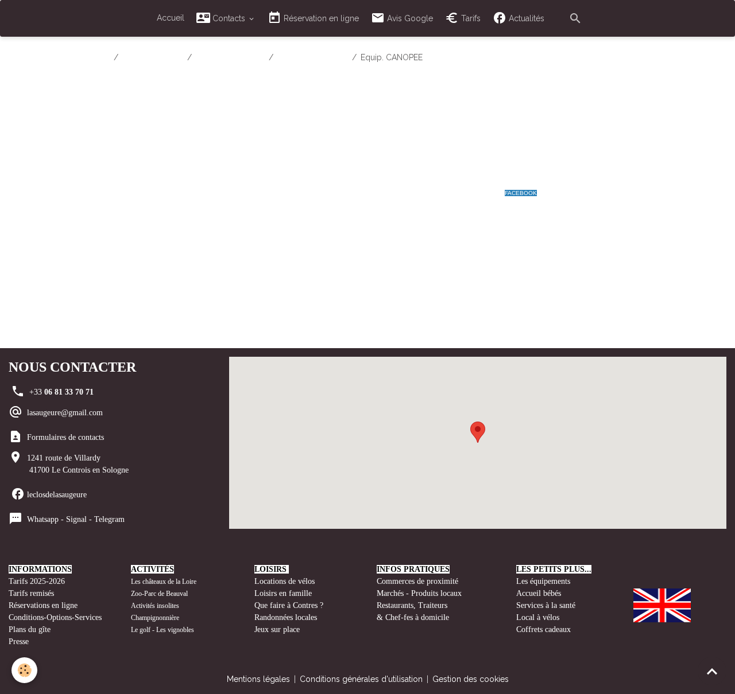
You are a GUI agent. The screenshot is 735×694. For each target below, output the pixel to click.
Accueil (170, 17)
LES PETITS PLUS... (230, 57)
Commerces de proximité (417, 581)
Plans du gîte (30, 629)
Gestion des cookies (470, 679)
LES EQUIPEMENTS (312, 57)
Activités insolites (155, 606)
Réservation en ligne (320, 18)
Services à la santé (545, 605)
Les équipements (543, 581)
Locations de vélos (284, 581)
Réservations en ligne (44, 605)
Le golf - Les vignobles (162, 630)
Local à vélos (537, 617)
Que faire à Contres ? (288, 605)
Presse (19, 641)
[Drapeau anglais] (662, 604)
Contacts (228, 18)
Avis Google (409, 18)
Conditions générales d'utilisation (361, 679)
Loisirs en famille (284, 593)
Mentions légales (258, 679)
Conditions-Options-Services (55, 617)
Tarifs (470, 18)
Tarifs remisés (32, 593)
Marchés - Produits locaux (420, 593)
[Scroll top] (712, 671)
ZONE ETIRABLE (152, 57)
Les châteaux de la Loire (163, 582)
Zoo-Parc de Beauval (159, 594)
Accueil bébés (538, 593)
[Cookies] (24, 670)
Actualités (525, 18)
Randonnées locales (285, 617)
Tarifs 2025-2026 (37, 581)
